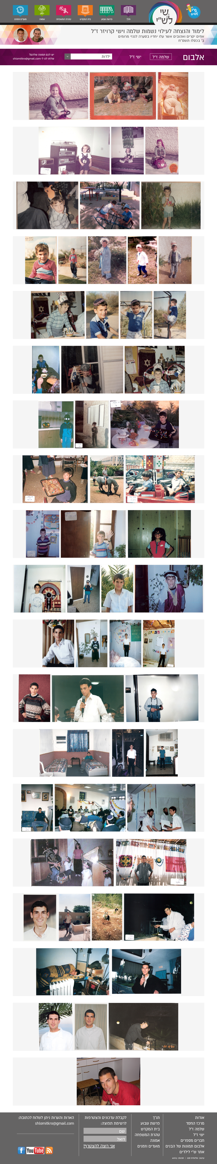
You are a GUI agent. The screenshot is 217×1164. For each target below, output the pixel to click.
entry (174, 1158)
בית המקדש (85, 19)
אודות (199, 1117)
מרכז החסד (195, 1123)
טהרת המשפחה (63, 19)
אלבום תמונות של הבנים (185, 1146)
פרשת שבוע (106, 19)
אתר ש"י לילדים (192, 1152)
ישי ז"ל (135, 57)
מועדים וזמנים (20, 19)
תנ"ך (128, 19)
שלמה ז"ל (161, 57)
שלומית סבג (192, 1158)
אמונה (42, 19)
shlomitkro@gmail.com (54, 1123)
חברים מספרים (192, 1140)
